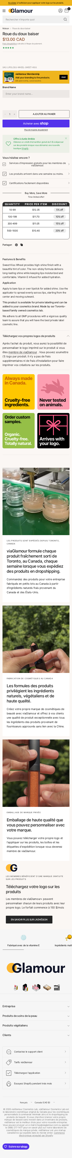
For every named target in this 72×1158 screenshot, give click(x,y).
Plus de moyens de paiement (36, 130)
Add (63, 77)
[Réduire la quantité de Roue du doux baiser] (5, 114)
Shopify (25, 148)
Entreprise (9, 1006)
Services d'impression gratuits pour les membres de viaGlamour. (37, 164)
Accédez (12, 3)
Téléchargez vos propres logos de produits (29, 336)
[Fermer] (66, 138)
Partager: (7, 245)
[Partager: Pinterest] (16, 245)
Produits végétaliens (15, 1025)
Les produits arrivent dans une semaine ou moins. (36, 173)
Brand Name (9, 87)
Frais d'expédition (10, 43)
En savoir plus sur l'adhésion (29, 919)
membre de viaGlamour (22, 352)
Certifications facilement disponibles (29, 183)
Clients (7, 1035)
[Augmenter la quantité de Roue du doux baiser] (14, 114)
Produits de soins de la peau (20, 1015)
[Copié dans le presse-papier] (21, 245)
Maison (6, 28)
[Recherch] (65, 19)
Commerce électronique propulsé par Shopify (42, 1134)
